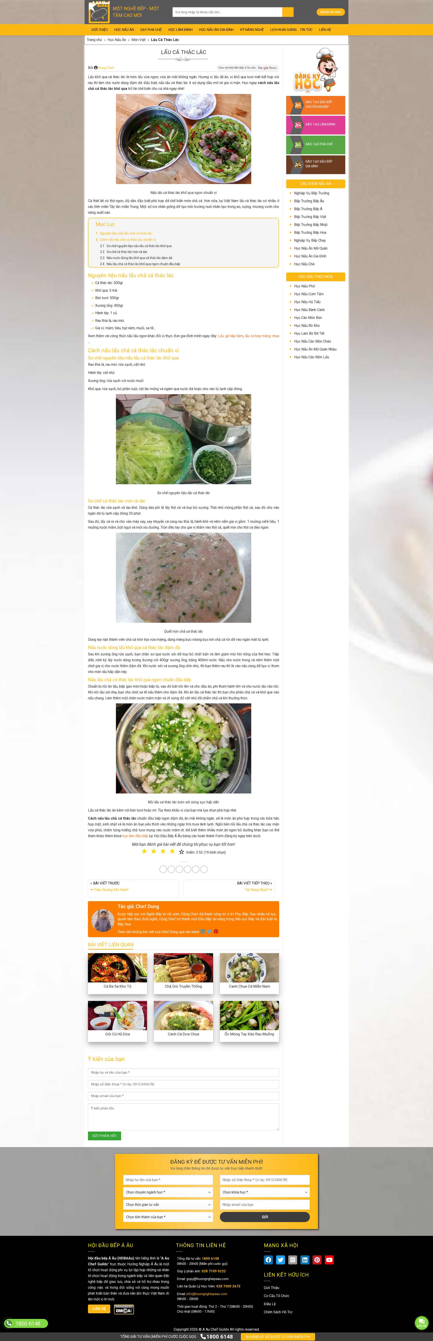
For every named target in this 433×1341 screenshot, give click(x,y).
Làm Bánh (217, 683)
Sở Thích (243, 702)
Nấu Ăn (192, 683)
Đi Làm (219, 702)
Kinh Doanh (194, 702)
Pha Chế (242, 683)
